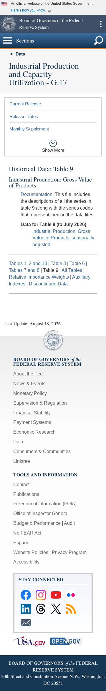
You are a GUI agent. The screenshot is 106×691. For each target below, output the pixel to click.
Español (22, 542)
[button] (9, 24)
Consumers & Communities (42, 451)
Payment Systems (32, 422)
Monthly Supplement (29, 128)
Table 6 (77, 263)
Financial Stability (32, 412)
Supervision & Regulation (40, 403)
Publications (26, 494)
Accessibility (26, 561)
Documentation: (37, 194)
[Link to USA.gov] (31, 640)
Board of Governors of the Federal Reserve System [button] (51, 23)
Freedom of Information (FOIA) (45, 503)
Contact (21, 484)
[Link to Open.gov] (68, 640)
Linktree (21, 461)
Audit (69, 523)
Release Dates (23, 116)
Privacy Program (69, 552)
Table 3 (58, 263)
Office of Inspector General (41, 513)
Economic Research (34, 431)
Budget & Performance (37, 523)
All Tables (72, 270)
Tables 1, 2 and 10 (28, 263)
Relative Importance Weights (39, 277)
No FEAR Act (27, 532)
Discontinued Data (48, 283)
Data (20, 53)
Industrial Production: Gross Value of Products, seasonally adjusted (63, 238)
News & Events (29, 383)
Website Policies (30, 552)
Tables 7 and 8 (24, 270)
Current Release (25, 103)
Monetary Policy (30, 393)
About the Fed (28, 373)
